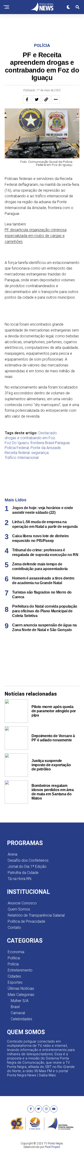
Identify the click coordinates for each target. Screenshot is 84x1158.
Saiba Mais (47, 1075)
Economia (16, 952)
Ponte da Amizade (46, 448)
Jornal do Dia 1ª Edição (27, 866)
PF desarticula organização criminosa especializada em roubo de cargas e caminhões (35, 236)
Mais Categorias (21, 994)
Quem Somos (19, 909)
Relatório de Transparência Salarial (36, 915)
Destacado (47, 433)
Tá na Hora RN (19, 878)
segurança (40, 453)
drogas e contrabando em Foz (30, 438)
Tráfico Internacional (21, 458)
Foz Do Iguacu (17, 443)
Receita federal (17, 453)
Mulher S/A (19, 1000)
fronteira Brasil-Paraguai (50, 443)
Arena (12, 854)
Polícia (13, 964)
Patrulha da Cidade (23, 872)
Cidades (14, 976)
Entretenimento (20, 970)
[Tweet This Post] (36, 99)
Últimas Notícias (21, 988)
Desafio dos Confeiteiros (28, 860)
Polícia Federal (17, 448)
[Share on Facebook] (27, 99)
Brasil (15, 1007)
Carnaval (18, 1013)
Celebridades (21, 1019)
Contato (14, 927)
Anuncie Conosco (22, 903)
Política (14, 958)
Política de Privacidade (26, 921)
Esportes (15, 982)
